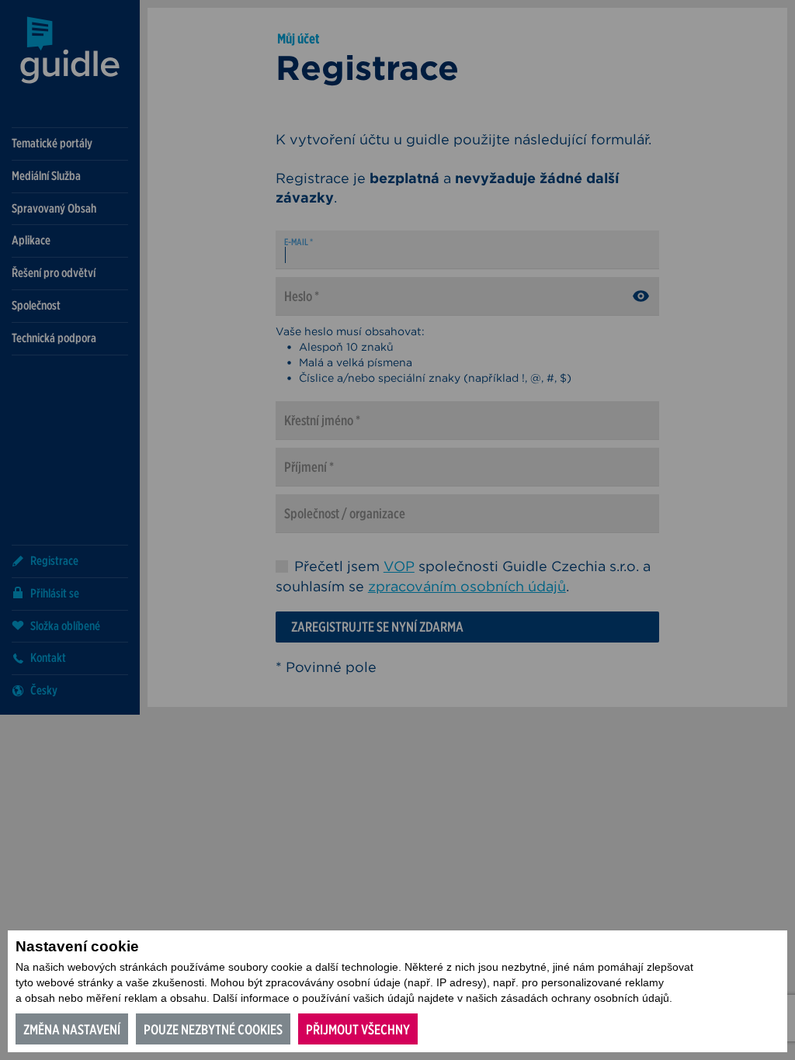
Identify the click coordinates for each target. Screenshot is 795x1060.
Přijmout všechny (358, 1029)
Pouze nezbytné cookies (213, 1029)
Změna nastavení (71, 1029)
